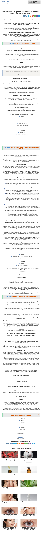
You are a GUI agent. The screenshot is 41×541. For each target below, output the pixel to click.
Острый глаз (5, 2)
